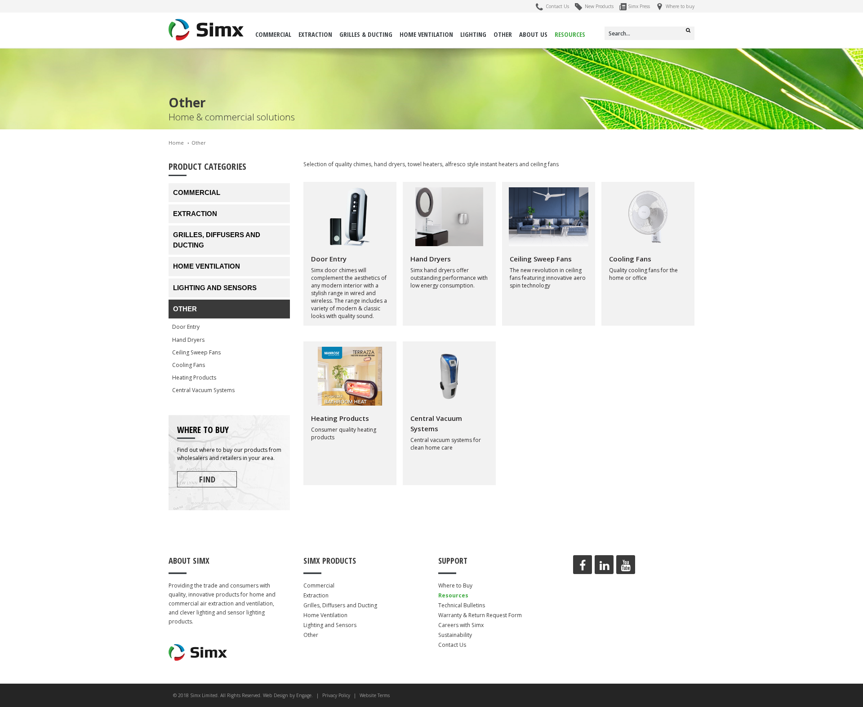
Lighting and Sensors (215, 288)
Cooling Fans (188, 365)
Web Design (275, 695)
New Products (598, 6)
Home (176, 142)
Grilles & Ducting (365, 34)
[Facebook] (582, 564)
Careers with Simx (461, 625)
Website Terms (375, 695)
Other (503, 34)
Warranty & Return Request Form (480, 615)
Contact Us (556, 6)
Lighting (473, 34)
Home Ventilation (426, 34)
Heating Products (194, 377)
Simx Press (638, 6)
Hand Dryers (188, 340)
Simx (206, 29)
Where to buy (678, 6)
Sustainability (455, 635)
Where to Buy (455, 585)
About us (533, 34)
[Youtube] (625, 564)
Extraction (315, 34)
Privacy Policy (336, 695)
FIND (207, 479)
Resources (570, 34)
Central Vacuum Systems (203, 390)
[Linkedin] (604, 564)
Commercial (273, 34)
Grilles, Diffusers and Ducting (216, 239)
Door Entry (186, 327)
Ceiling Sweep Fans (196, 352)
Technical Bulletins (461, 605)
